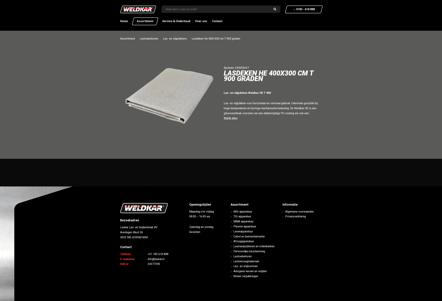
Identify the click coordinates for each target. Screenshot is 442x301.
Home (124, 21)
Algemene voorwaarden (299, 211)
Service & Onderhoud (176, 21)
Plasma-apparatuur (244, 226)
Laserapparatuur (243, 231)
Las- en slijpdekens (175, 38)
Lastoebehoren (149, 38)
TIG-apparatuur (242, 216)
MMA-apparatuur (243, 221)
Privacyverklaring (295, 216)
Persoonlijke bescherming (249, 251)
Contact (217, 21)
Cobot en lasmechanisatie (249, 236)
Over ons (201, 21)
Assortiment (145, 21)
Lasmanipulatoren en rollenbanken (254, 246)
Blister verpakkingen (245, 276)
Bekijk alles (231, 118)
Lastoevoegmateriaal (246, 261)
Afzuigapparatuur (243, 241)
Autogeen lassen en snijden (250, 271)
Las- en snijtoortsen (245, 266)
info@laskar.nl (156, 259)
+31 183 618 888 (158, 254)
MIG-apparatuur (242, 211)
